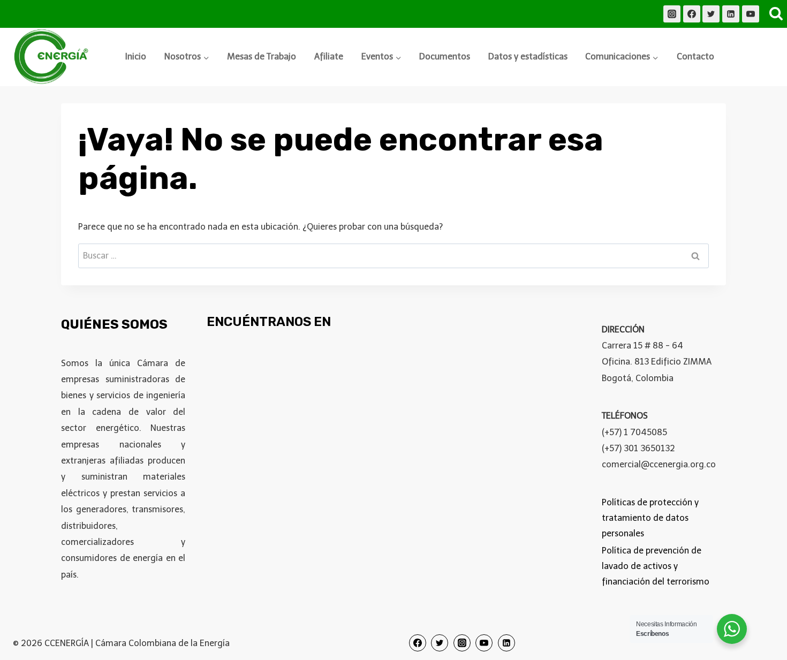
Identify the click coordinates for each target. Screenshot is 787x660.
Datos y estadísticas (527, 56)
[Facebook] (691, 13)
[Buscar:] (393, 256)
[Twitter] (711, 13)
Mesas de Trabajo (261, 56)
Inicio (135, 56)
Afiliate (328, 56)
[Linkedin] (730, 13)
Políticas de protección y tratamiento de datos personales (650, 517)
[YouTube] (750, 13)
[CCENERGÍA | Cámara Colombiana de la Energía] (53, 57)
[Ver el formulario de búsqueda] (776, 14)
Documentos (444, 56)
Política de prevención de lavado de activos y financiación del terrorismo (655, 566)
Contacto (695, 56)
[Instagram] (671, 13)
